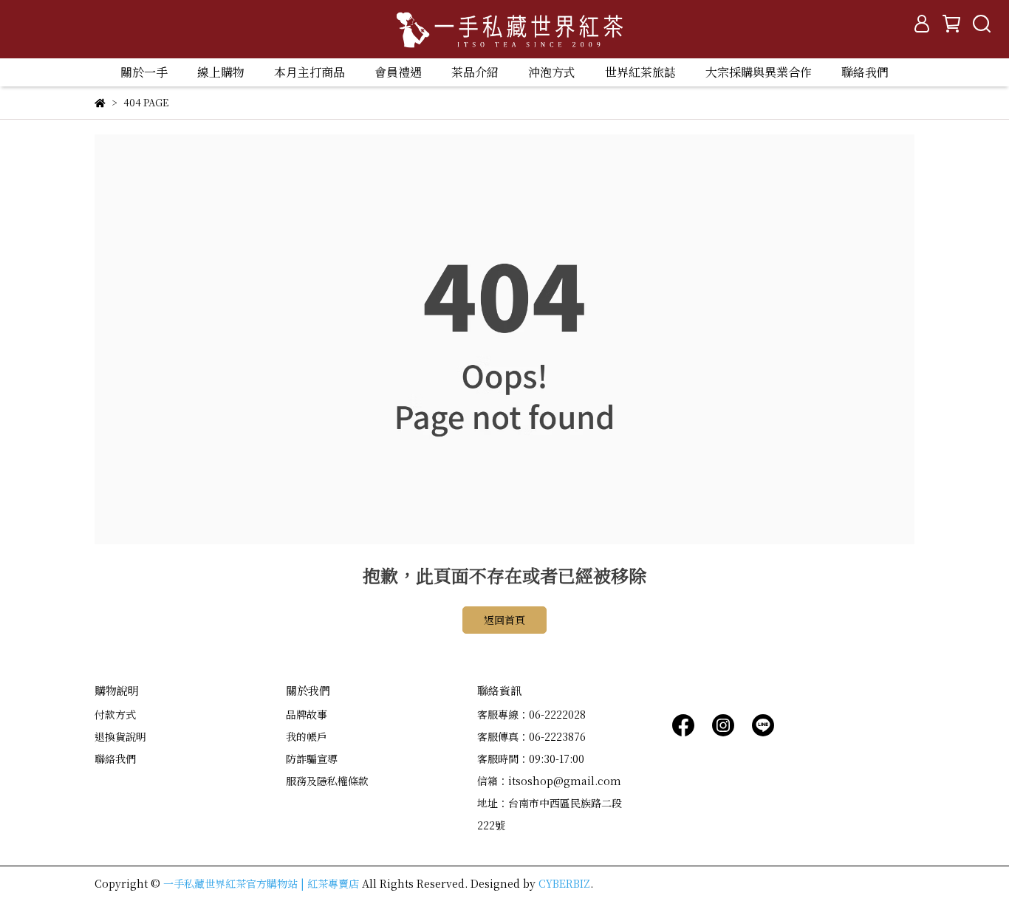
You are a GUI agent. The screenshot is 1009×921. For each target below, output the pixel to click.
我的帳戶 (306, 736)
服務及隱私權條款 (327, 780)
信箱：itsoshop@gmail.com (549, 780)
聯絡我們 (865, 72)
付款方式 (115, 714)
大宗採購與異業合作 (758, 72)
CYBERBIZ (564, 883)
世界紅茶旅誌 (640, 72)
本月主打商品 (309, 72)
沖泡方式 (551, 72)
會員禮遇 (398, 72)
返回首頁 (504, 619)
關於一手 (144, 72)
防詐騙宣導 (312, 758)
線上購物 (220, 72)
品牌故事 (306, 714)
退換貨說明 (120, 736)
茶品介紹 (475, 72)
